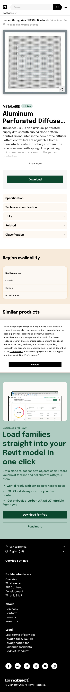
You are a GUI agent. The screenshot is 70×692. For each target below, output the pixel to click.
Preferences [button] (30, 355)
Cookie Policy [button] (16, 351)
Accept (35, 364)
